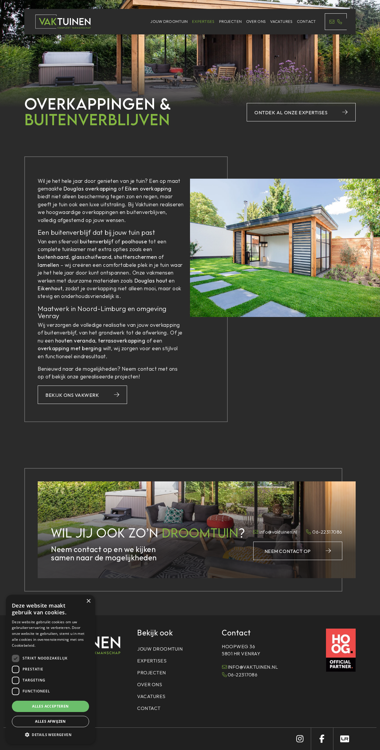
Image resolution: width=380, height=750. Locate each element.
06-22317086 (327, 532)
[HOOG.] (341, 649)
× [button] (88, 601)
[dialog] (50, 669)
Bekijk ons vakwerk (72, 395)
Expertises (203, 21)
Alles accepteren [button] (50, 706)
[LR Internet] (344, 739)
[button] (50, 734)
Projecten (230, 21)
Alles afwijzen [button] (50, 721)
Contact (306, 21)
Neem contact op (288, 551)
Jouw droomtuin (169, 21)
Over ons (256, 21)
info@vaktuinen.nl (278, 532)
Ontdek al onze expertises (290, 112)
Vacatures (281, 21)
